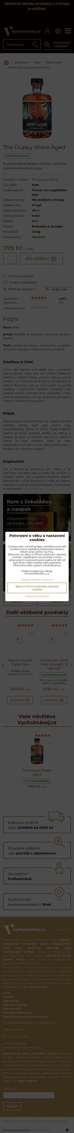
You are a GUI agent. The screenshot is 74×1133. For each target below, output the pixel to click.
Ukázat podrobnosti (37, 596)
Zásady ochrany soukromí (37, 579)
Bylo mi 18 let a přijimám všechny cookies (37, 588)
